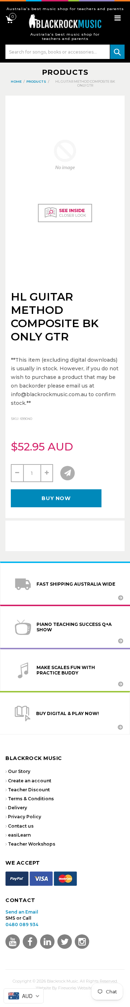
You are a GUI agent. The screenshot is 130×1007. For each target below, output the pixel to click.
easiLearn (19, 835)
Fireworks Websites (76, 987)
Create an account (29, 780)
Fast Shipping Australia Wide (75, 584)
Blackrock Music (62, 981)
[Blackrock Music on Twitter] (47, 941)
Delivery (17, 807)
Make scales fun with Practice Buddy (65, 670)
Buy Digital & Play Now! (67, 713)
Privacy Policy (24, 816)
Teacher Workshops (31, 844)
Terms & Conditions (31, 798)
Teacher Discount (29, 789)
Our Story (19, 771)
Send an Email (21, 912)
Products (65, 72)
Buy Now (56, 498)
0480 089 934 (21, 924)
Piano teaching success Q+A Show (74, 627)
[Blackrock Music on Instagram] (82, 941)
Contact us (21, 826)
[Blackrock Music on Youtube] (12, 941)
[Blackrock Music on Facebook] (30, 941)
